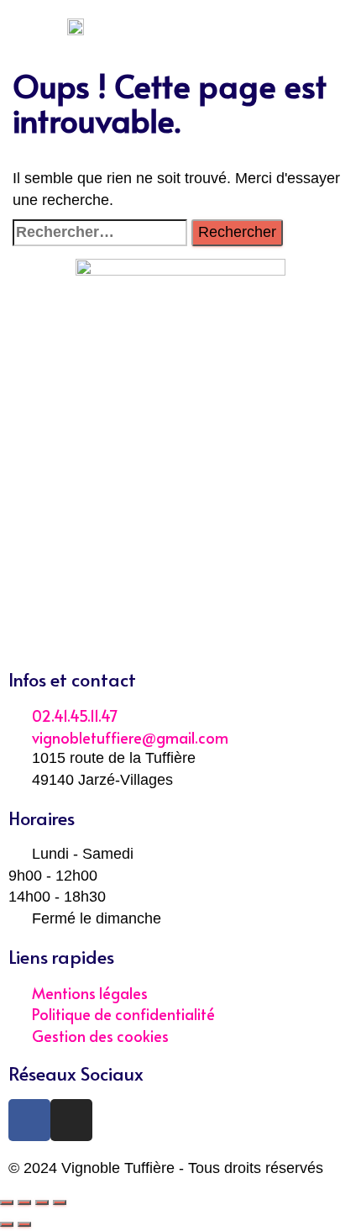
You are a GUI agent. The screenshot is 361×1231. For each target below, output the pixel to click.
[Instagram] (71, 1120)
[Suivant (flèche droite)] (24, 1224)
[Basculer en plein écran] (42, 1202)
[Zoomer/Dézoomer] (59, 1202)
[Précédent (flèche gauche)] (6, 1224)
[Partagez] (24, 1202)
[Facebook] (29, 1120)
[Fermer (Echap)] (6, 1202)
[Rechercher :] (100, 232)
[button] (180, 25)
